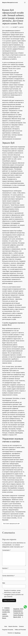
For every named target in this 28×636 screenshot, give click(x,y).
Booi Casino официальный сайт (11, 523)
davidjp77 (15, 27)
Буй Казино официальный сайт (12, 167)
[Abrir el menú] (25, 2)
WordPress (17, 633)
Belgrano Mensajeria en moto (10, 2)
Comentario (6, 550)
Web (3, 583)
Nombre (5, 568)
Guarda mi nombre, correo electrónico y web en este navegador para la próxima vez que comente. (13, 593)
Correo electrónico (8, 575)
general (21, 27)
